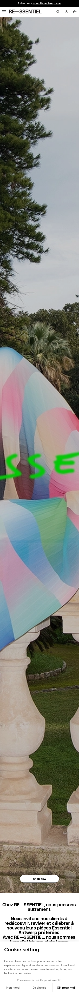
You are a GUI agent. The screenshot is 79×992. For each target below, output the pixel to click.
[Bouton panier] (75, 12)
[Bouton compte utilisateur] (66, 12)
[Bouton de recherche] (58, 12)
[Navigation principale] (4, 12)
